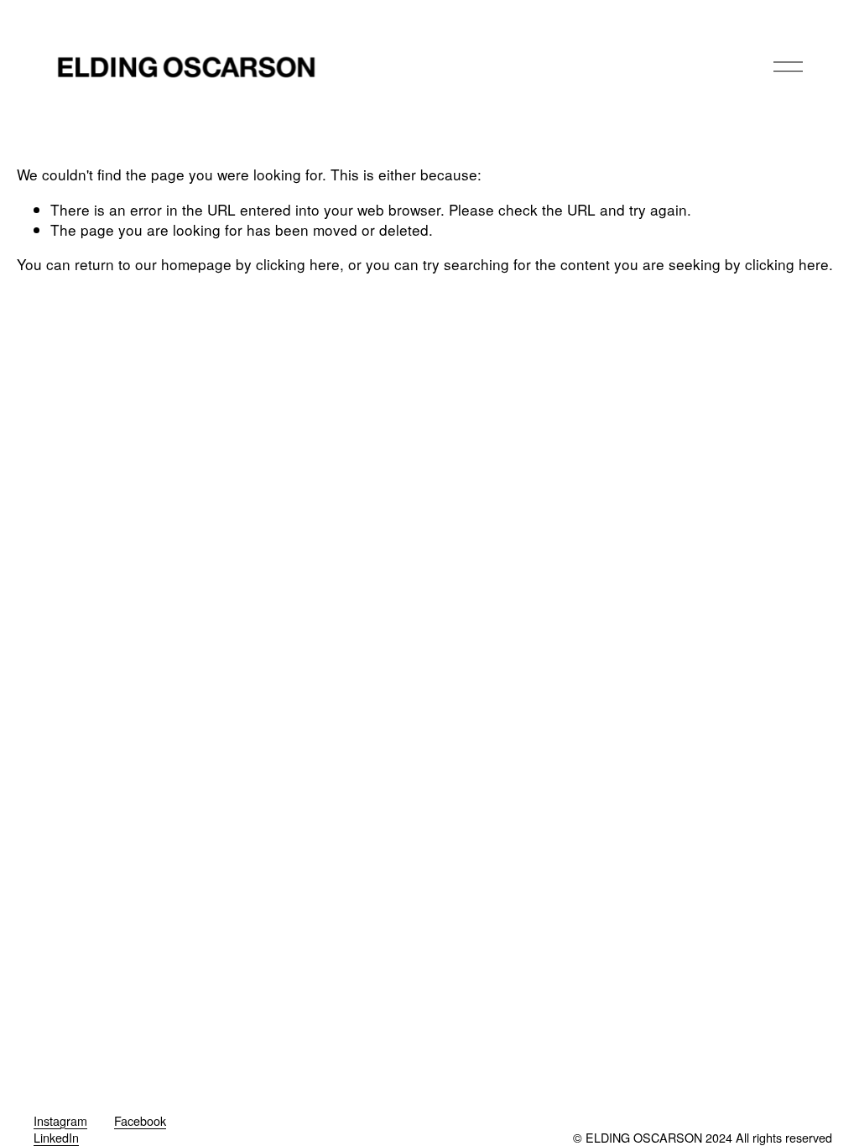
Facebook (140, 1120)
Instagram (60, 1120)
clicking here (298, 263)
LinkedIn (56, 1137)
